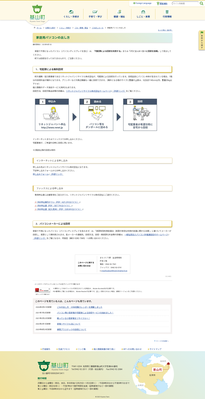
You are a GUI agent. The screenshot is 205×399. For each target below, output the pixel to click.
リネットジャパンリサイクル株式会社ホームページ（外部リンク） (96, 91)
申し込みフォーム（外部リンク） (48, 174)
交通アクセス (64, 349)
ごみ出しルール (97, 28)
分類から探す (50, 28)
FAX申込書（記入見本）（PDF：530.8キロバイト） (59, 209)
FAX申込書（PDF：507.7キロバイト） (54, 206)
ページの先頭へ (162, 341)
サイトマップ (155, 349)
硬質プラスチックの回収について (71, 329)
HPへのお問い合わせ (132, 349)
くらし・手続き (65, 28)
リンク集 (82, 349)
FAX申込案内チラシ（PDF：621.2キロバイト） (58, 202)
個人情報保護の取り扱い (104, 349)
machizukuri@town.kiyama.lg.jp (114, 271)
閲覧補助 (163, 4)
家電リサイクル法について (68, 324)
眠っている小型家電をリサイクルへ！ (73, 318)
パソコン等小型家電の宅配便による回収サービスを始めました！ (85, 313)
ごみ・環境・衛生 (81, 28)
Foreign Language (143, 3)
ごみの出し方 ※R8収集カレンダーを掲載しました (79, 307)
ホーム (39, 28)
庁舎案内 (46, 349)
